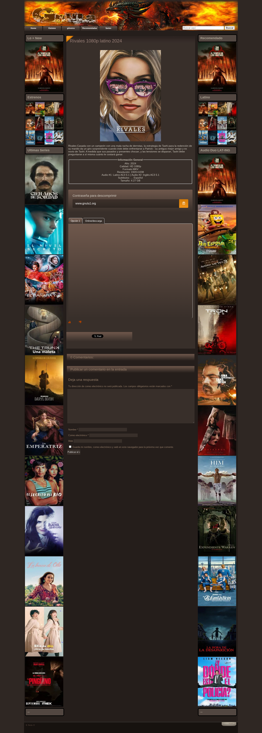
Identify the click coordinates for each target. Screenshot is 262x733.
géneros (71, 28)
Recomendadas (89, 28)
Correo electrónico (78, 435)
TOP (231, 724)
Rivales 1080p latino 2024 (96, 40)
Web (70, 441)
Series (108, 28)
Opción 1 (75, 221)
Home (33, 28)
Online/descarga (93, 221)
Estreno (52, 28)
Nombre (73, 429)
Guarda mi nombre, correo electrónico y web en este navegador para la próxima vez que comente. (123, 447)
